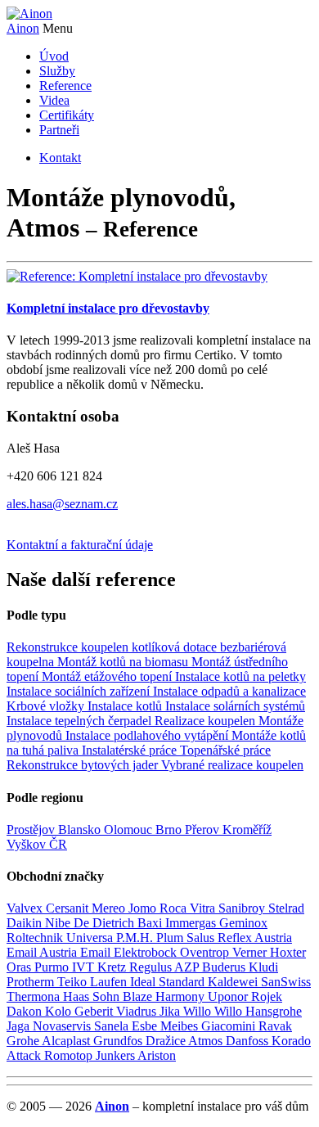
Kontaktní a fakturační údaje (80, 545)
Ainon (23, 28)
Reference (65, 85)
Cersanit (69, 908)
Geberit (95, 1011)
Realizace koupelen (206, 721)
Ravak (275, 1026)
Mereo (110, 908)
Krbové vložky (47, 706)
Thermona (35, 996)
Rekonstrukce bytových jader (84, 765)
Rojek (266, 996)
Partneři (59, 130)
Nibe (59, 923)
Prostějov (32, 829)
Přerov (203, 829)
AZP (188, 967)
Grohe (24, 1041)
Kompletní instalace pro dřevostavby (108, 308)
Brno (170, 829)
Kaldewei (234, 982)
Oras (20, 967)
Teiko (73, 982)
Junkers (116, 1055)
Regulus (151, 967)
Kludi (263, 967)
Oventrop (206, 952)
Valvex (26, 908)
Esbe (146, 1026)
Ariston (156, 1055)
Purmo (53, 967)
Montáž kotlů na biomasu (124, 662)
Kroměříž (247, 829)
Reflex (236, 937)
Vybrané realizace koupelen (232, 765)
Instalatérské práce (131, 750)
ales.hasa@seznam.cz (62, 504)
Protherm (32, 982)
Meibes (180, 1026)
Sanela (113, 1026)
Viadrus (138, 1011)
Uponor (229, 996)
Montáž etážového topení (108, 676)
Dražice (167, 1041)
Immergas (192, 923)
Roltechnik (36, 937)
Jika (171, 1011)
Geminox (243, 923)
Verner (251, 952)
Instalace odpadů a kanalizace (229, 691)
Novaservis (63, 1026)
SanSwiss (286, 982)
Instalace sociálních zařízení (80, 691)
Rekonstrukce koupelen (69, 647)
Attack (25, 1055)
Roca (175, 908)
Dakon (26, 1011)
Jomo (144, 908)
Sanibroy (243, 908)
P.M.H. (136, 937)
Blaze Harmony (165, 996)
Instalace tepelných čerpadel (81, 721)
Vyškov (28, 844)
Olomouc (129, 829)
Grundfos (119, 1041)
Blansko (81, 829)
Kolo (59, 1011)
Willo (198, 1011)
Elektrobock (147, 952)
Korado (291, 1041)
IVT (84, 967)
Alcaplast (67, 1041)
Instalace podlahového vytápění (148, 735)
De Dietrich (105, 923)
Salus (202, 937)
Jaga (20, 1026)
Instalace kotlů (126, 706)
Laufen (110, 982)
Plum (171, 937)
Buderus (225, 967)
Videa (54, 100)
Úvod (54, 56)
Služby (57, 71)
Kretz (113, 967)
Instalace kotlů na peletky (240, 676)
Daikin (26, 923)
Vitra (204, 908)
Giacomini (229, 1026)
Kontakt (60, 158)
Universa (91, 937)
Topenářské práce (225, 750)
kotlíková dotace (176, 647)
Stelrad (286, 908)
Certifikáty (66, 115)
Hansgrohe (273, 1011)
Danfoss (249, 1041)
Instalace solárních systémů (235, 706)
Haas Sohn (93, 996)
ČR (58, 844)
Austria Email (76, 952)
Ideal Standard (169, 982)
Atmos (207, 1041)
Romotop (70, 1055)
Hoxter (288, 952)
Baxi (151, 923)
